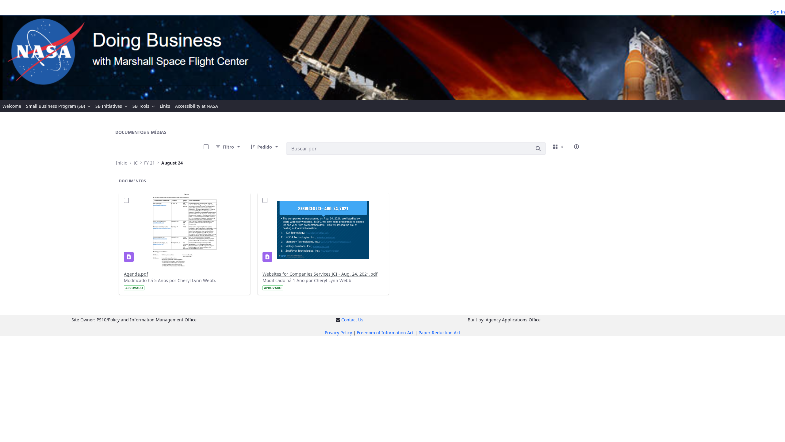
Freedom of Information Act (385, 332)
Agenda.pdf (136, 274)
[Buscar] (538, 148)
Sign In (777, 12)
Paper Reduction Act (439, 332)
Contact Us (352, 320)
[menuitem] (12, 106)
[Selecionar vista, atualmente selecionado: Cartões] (559, 147)
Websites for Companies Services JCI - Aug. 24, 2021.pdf (319, 274)
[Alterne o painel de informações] (576, 147)
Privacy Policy (338, 332)
